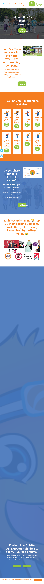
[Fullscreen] (41, 55)
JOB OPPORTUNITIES (23, 30)
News (26, 2)
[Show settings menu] (38, 55)
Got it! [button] (38, 580)
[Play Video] (24, 55)
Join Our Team (22, 3)
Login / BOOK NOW (32, 4)
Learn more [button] (4, 580)
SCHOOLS (16, 566)
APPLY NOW (6, 124)
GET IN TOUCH (39, 4)
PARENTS (27, 566)
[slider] (32, 55)
